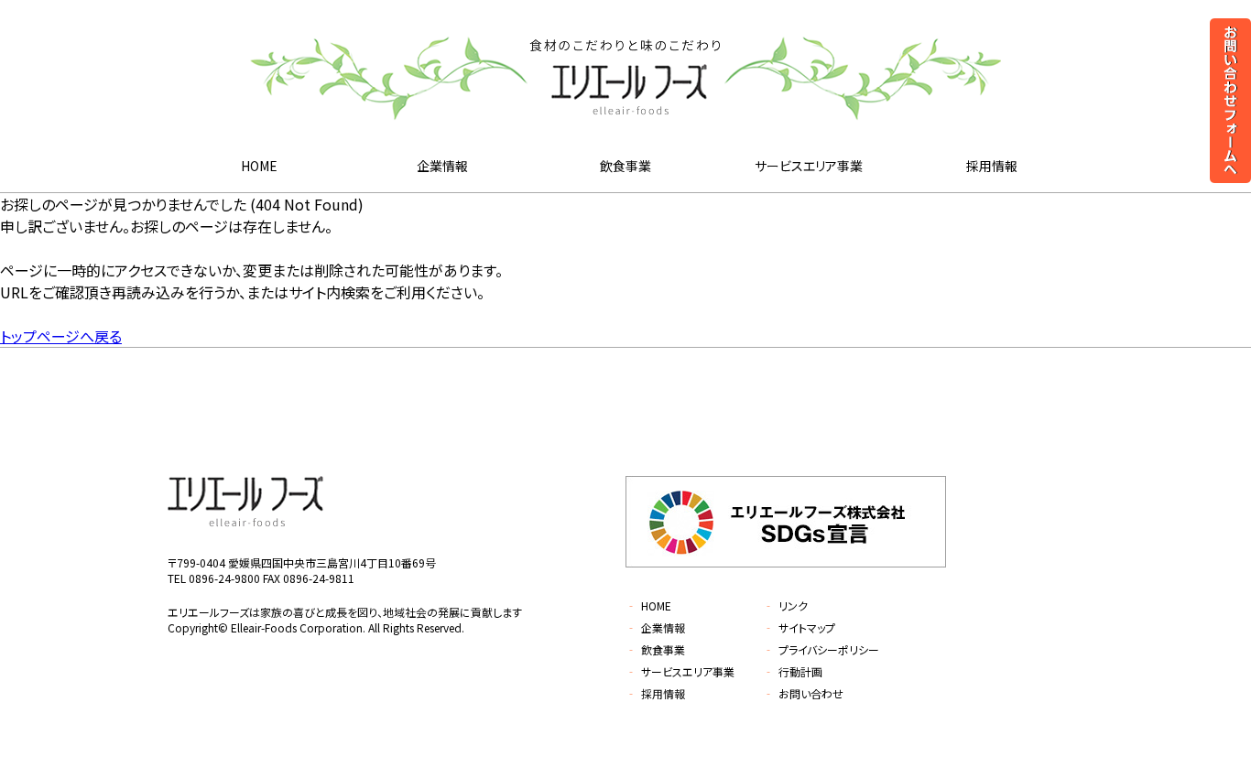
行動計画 (792, 671)
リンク (785, 605)
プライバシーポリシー (821, 649)
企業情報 (442, 166)
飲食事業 (625, 166)
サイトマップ (799, 627)
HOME (259, 166)
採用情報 (991, 166)
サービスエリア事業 (809, 166)
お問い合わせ (803, 693)
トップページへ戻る (61, 336)
